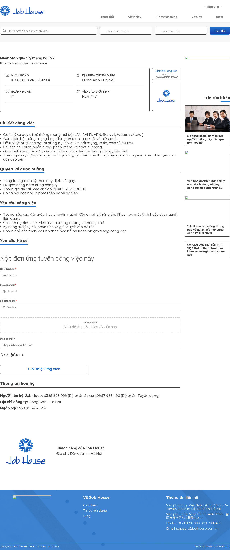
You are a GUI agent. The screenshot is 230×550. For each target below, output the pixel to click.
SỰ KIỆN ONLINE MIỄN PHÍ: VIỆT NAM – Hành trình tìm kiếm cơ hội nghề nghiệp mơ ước (206, 250)
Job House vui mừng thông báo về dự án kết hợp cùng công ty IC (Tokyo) (205, 230)
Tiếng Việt (212, 6)
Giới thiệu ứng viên (44, 369)
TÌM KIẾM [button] (220, 30)
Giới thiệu (134, 16)
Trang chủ (106, 16)
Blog (219, 16)
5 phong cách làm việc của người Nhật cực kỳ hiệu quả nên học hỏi (205, 139)
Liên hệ (197, 16)
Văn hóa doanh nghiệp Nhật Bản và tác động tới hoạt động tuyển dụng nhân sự (206, 184)
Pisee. (226, 546)
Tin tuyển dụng (166, 16)
